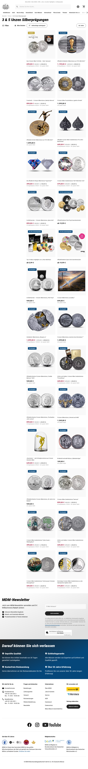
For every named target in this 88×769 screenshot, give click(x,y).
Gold (13, 12)
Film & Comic (56, 12)
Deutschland (29, 12)
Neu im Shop (20, 12)
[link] (5, 7)
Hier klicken (60, 633)
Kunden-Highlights (50, 2)
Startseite (4, 16)
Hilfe (39, 2)
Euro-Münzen (38, 12)
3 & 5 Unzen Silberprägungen (19, 16)
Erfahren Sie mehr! (24, 751)
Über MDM (34, 2)
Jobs (42, 2)
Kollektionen (6, 12)
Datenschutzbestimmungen (52, 625)
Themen (64, 12)
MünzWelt (27, 2)
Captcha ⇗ (67, 634)
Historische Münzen (74, 12)
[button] (17, 7)
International (47, 12)
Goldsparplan (59, 2)
